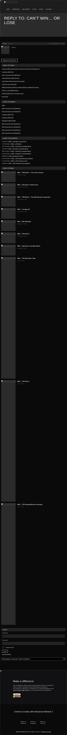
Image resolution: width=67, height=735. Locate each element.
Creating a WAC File (8, 72)
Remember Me (10, 647)
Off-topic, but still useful (9, 84)
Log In (5, 651)
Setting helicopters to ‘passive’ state (12, 93)
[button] (62, 9)
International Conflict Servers (10, 78)
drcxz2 (5, 43)
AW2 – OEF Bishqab (24, 221)
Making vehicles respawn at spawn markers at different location (20, 87)
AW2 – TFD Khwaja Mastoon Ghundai (22, 158)
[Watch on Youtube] (43, 718)
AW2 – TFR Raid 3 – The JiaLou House (30, 172)
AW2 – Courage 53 (23, 209)
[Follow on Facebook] (23, 718)
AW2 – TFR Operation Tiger (19, 161)
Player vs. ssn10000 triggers (10, 90)
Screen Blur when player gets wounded (13, 81)
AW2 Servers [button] (26, 9)
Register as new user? (9, 60)
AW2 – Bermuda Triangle (16, 156)
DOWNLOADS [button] (16, 9)
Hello (3, 105)
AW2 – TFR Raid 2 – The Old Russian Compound (33, 197)
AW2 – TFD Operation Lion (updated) (19, 163)
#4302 (62, 43)
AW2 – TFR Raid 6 (16, 144)
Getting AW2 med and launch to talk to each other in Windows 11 (21, 69)
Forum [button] (34, 9)
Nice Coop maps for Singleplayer (11, 75)
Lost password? (6, 654)
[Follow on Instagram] (33, 718)
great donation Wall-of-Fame (21, 690)
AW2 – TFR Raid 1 (23, 381)
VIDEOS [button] (41, 9)
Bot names (5, 96)
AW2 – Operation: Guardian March (21, 146)
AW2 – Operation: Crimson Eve (17, 141)
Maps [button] (8, 9)
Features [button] (49, 9)
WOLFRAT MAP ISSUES (9, 120)
